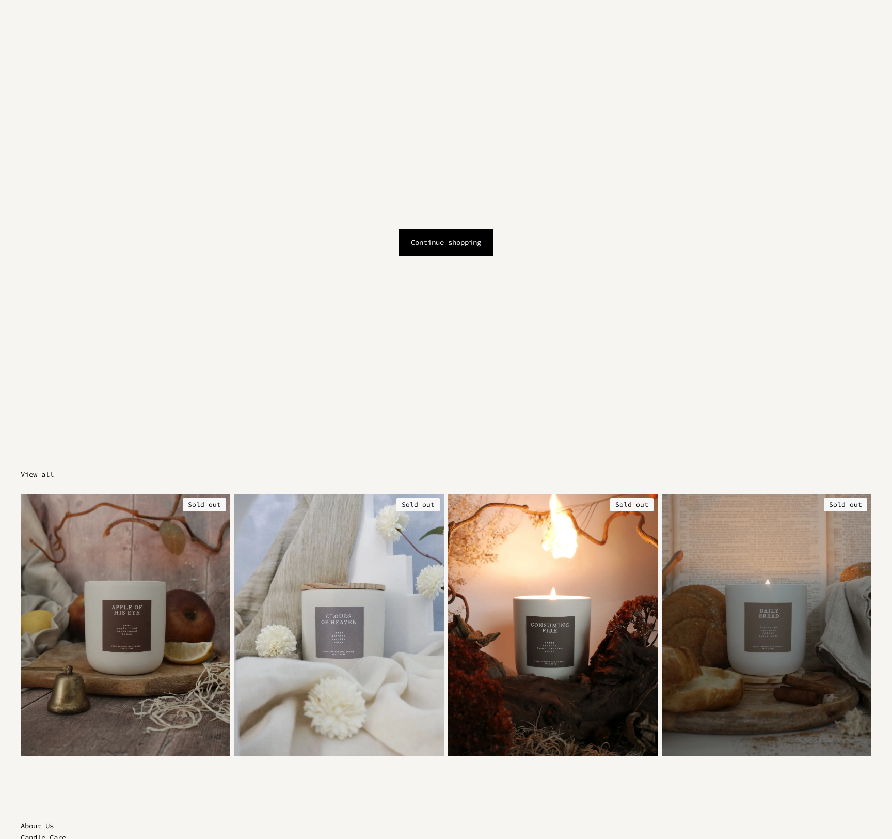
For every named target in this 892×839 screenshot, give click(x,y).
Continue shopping (446, 242)
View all (37, 474)
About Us (37, 825)
